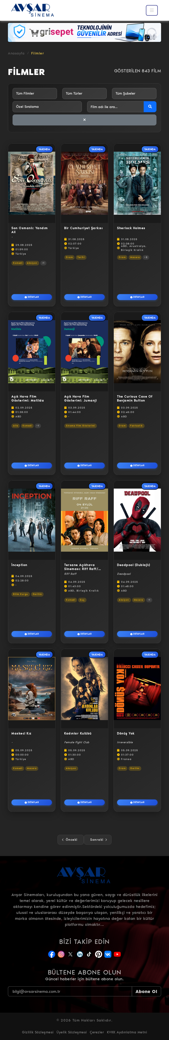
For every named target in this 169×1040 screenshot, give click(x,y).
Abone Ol (146, 991)
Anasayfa (16, 53)
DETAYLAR (33, 297)
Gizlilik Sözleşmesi (38, 1032)
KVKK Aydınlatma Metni (127, 1032)
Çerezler (97, 1032)
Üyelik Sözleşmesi (72, 1032)
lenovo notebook (84, 1026)
